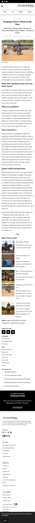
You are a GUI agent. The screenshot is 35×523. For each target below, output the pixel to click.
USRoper (5, 468)
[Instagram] (4, 1)
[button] (4, 332)
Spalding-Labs (6, 471)
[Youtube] (6, 1)
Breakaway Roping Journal (9, 445)
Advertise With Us (7, 497)
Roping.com (6, 465)
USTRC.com (5, 477)
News (5, 11)
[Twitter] (8, 432)
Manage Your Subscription (9, 485)
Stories (21, 11)
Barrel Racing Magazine (8, 448)
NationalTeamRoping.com (9, 480)
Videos (29, 11)
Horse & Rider (6, 450)
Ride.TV (4, 483)
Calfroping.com (6, 456)
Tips (13, 11)
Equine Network (7, 495)
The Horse (5, 453)
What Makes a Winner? (22, 242)
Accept (5, 520)
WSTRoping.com (7, 474)
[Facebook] (2, 1)
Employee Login (7, 500)
